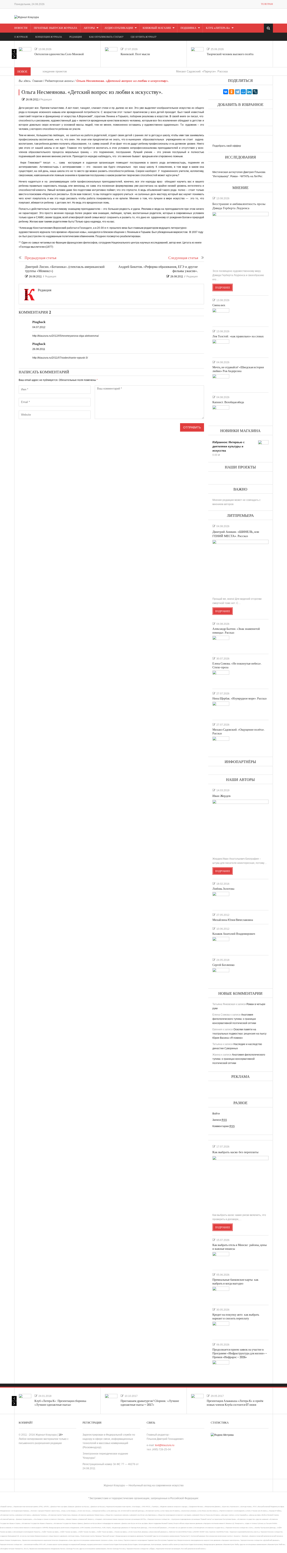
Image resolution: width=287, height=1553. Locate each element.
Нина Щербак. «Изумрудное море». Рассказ (239, 698)
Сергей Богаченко (223, 965)
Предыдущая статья (40, 258)
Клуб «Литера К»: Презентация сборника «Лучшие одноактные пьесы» (60, 1403)
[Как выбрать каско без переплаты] (240, 1183)
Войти (216, 1113)
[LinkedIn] (249, 91)
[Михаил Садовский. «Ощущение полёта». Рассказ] (220, 743)
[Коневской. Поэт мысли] (111, 53)
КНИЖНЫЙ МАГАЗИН (157, 28)
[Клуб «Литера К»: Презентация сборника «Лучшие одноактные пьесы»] (25, 1400)
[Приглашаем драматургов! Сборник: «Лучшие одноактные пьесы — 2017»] (111, 1400)
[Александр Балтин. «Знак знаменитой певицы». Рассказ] (220, 643)
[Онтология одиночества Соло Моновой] (25, 53)
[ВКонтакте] (225, 91)
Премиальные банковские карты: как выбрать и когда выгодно (235, 1281)
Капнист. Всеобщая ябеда (228, 402)
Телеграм (267, 4)
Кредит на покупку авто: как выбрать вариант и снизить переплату (235, 1316)
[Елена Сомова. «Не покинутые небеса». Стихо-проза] (220, 677)
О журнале (21, 37)
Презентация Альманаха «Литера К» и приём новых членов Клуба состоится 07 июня (235, 1403)
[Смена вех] (220, 315)
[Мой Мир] (243, 91)
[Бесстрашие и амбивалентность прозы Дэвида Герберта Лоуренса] (240, 239)
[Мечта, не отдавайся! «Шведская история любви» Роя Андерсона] (220, 381)
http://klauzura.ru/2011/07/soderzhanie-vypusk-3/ (60, 357)
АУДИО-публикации (118, 28)
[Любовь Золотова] (220, 899)
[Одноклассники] (231, 91)
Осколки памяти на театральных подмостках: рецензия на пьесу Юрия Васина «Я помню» (239, 1033)
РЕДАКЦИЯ (75, 37)
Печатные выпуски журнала (55, 28)
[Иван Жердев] (240, 827)
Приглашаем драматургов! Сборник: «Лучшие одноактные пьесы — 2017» (150, 1403)
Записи (219, 1119)
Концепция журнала (48, 37)
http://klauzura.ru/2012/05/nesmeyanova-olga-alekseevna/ (65, 335)
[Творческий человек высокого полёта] (197, 53)
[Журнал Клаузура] (26, 17)
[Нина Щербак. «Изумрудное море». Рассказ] (220, 708)
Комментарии (223, 1126)
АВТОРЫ (89, 28)
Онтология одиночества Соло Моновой (59, 54)
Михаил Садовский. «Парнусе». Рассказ (175, 71)
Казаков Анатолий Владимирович (233, 934)
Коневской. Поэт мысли (135, 54)
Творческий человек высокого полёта (230, 54)
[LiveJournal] (255, 91)
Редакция (46, 99)
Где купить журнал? (143, 37)
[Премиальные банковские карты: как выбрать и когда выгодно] (220, 1293)
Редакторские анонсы (59, 80)
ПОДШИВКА (188, 28)
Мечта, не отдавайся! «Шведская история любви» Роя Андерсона (238, 369)
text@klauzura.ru (164, 1445)
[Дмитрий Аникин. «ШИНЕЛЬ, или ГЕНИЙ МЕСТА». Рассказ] (240, 567)
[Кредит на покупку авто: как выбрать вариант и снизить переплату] (220, 1328)
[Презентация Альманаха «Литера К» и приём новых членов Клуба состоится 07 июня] (197, 1400)
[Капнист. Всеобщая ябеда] (220, 412)
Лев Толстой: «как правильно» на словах (238, 336)
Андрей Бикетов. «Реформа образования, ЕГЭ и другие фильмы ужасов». (158, 269)
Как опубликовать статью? (106, 37)
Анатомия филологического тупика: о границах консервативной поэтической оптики (234, 1019)
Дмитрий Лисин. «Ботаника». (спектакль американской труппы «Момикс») (65, 269)
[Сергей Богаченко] (220, 975)
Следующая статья (183, 258)
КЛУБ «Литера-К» (218, 28)
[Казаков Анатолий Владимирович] (220, 944)
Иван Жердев (221, 796)
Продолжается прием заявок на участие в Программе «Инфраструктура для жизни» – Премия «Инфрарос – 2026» (239, 1353)
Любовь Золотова (223, 889)
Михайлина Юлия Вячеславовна (232, 920)
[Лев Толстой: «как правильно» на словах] (220, 346)
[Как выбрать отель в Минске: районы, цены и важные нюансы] (220, 1259)
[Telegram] (237, 91)
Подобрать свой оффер (226, 145)
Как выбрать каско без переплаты (235, 1152)
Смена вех (218, 305)
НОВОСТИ (20, 28)
